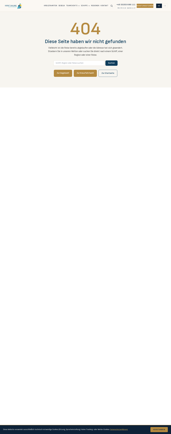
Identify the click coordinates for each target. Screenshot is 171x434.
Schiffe (84, 6)
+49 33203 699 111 (125, 4)
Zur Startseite (108, 73)
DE (159, 6)
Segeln (62, 6)
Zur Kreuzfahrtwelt (85, 73)
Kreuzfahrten (50, 6)
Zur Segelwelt (63, 73)
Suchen (111, 63)
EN (165, 6)
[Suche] (112, 6)
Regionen (95, 6)
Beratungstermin (145, 6)
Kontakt (104, 6)
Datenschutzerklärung (119, 429)
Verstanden (159, 430)
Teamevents (72, 6)
